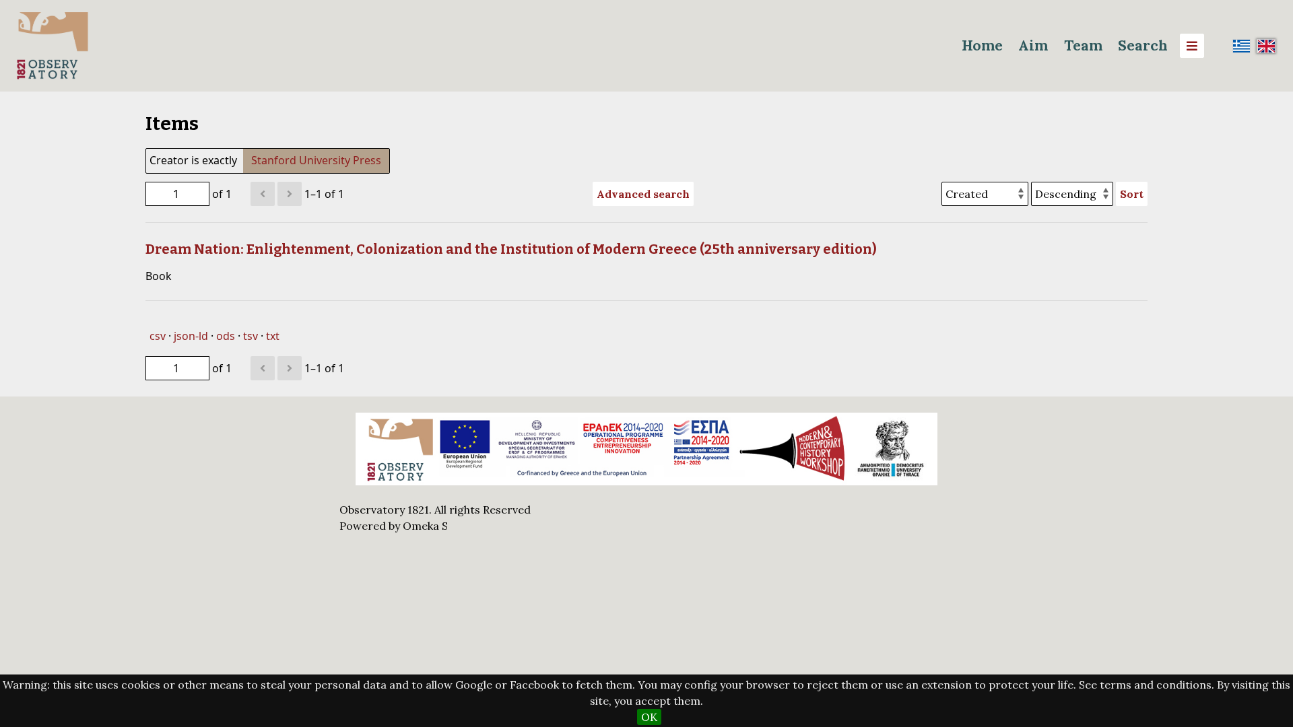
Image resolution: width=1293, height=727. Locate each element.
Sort (1131, 194)
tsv (250, 335)
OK (649, 717)
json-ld (191, 335)
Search (1143, 45)
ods (225, 335)
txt (272, 335)
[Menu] (1192, 46)
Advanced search (643, 194)
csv (158, 335)
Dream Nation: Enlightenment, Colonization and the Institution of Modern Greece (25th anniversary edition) (511, 249)
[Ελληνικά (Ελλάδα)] (1241, 46)
